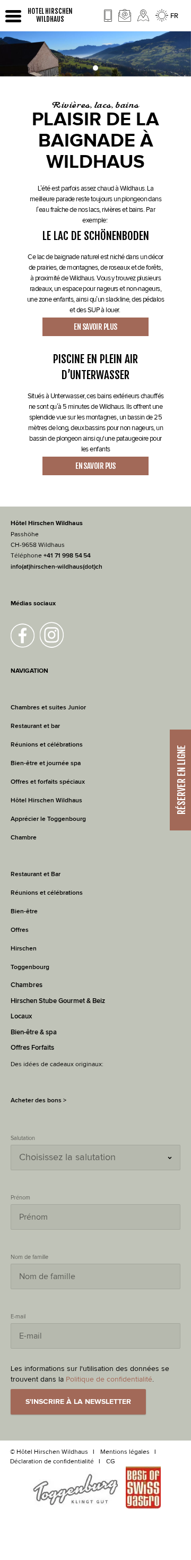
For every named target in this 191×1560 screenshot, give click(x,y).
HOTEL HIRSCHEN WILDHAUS (50, 15)
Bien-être (24, 911)
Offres (20, 930)
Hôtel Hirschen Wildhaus (46, 800)
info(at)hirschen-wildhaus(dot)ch (56, 567)
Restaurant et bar (35, 726)
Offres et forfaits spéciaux (48, 782)
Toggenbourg (30, 967)
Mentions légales (125, 1451)
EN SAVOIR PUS (95, 466)
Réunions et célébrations (47, 745)
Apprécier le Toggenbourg (48, 819)
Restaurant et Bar (35, 874)
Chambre (24, 838)
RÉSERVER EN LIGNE (181, 780)
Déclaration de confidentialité (52, 1461)
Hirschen (24, 949)
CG (110, 1461)
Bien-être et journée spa (46, 763)
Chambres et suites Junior (48, 708)
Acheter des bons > (38, 1100)
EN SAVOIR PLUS (95, 327)
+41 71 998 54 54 (67, 556)
